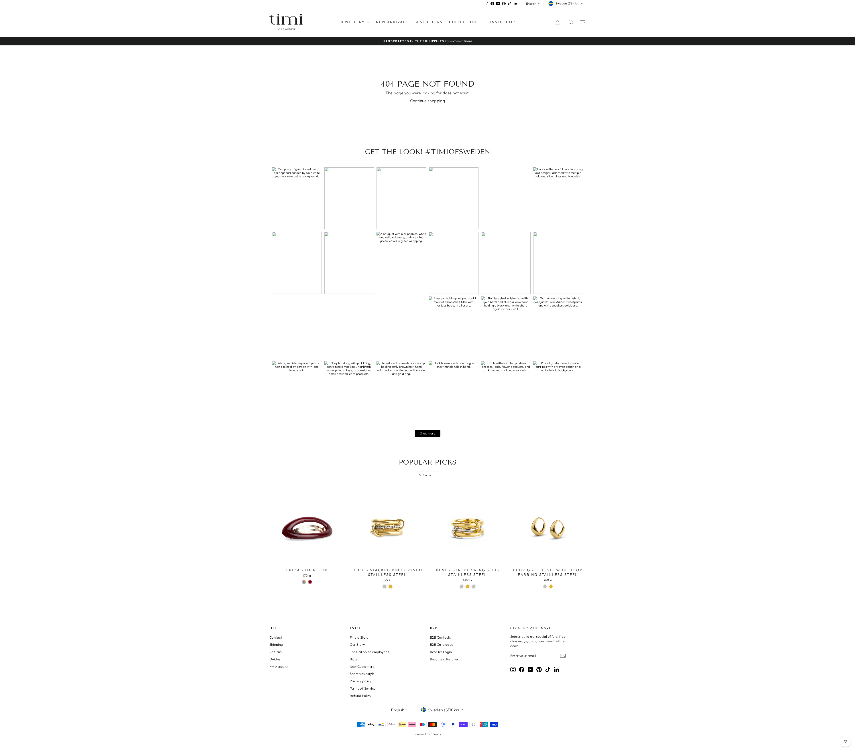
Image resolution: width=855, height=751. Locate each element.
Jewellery (353, 22)
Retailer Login (441, 652)
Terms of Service (363, 688)
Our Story (357, 644)
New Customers (362, 666)
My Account (278, 666)
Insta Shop (502, 22)
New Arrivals (392, 22)
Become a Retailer (444, 659)
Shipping (276, 644)
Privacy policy (361, 681)
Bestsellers (428, 22)
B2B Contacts (440, 637)
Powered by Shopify (427, 734)
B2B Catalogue (441, 644)
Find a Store (359, 637)
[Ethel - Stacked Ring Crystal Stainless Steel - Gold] (390, 587)
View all (427, 475)
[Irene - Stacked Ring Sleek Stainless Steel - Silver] (462, 587)
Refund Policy (360, 696)
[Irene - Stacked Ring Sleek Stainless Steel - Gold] (468, 587)
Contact (275, 637)
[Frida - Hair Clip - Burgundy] (310, 582)
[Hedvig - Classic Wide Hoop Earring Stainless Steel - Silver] (545, 587)
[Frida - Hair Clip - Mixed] (304, 582)
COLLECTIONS (464, 22)
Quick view (307, 560)
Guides (274, 659)
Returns (275, 652)
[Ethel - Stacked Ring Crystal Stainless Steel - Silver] (384, 587)
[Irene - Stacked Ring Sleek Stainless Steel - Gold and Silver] (474, 587)
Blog (353, 659)
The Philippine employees (369, 652)
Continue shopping (427, 100)
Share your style (362, 674)
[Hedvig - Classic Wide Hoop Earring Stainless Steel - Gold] (551, 587)
